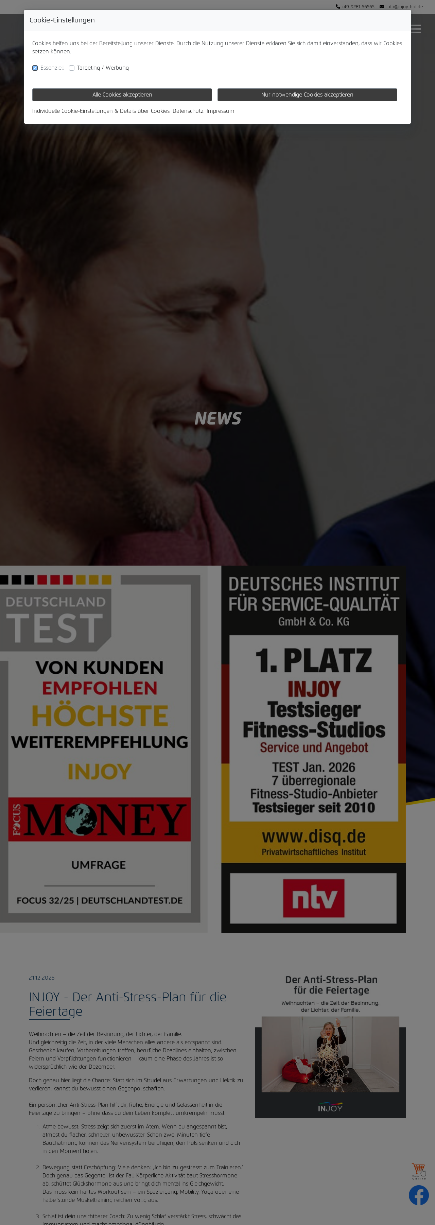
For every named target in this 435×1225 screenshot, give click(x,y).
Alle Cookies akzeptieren (122, 95)
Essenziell (52, 68)
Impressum (220, 111)
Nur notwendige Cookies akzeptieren (307, 95)
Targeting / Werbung (103, 68)
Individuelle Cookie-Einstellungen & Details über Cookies (101, 111)
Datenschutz (188, 111)
